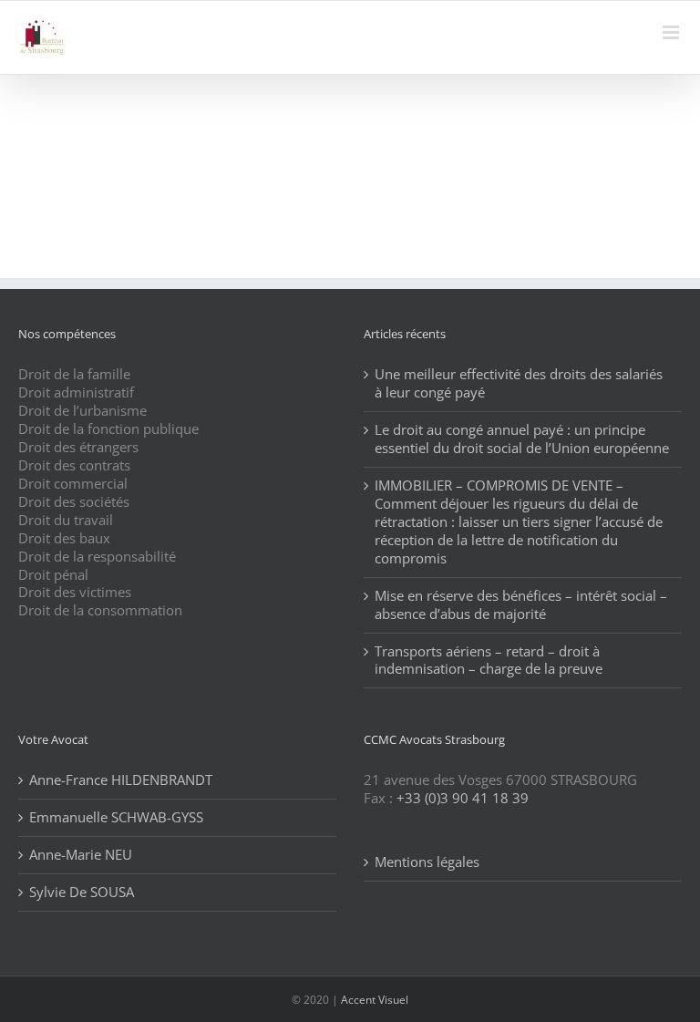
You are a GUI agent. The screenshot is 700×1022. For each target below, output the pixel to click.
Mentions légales (427, 862)
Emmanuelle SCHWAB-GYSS (116, 817)
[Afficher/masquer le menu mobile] (672, 32)
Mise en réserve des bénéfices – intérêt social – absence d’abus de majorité (521, 605)
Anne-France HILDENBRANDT (120, 780)
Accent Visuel (374, 999)
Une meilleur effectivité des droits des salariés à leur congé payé (519, 383)
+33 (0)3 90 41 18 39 (462, 798)
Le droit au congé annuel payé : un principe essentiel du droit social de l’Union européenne (522, 439)
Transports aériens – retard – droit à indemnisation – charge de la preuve (488, 660)
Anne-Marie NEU (80, 854)
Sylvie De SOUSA (81, 892)
